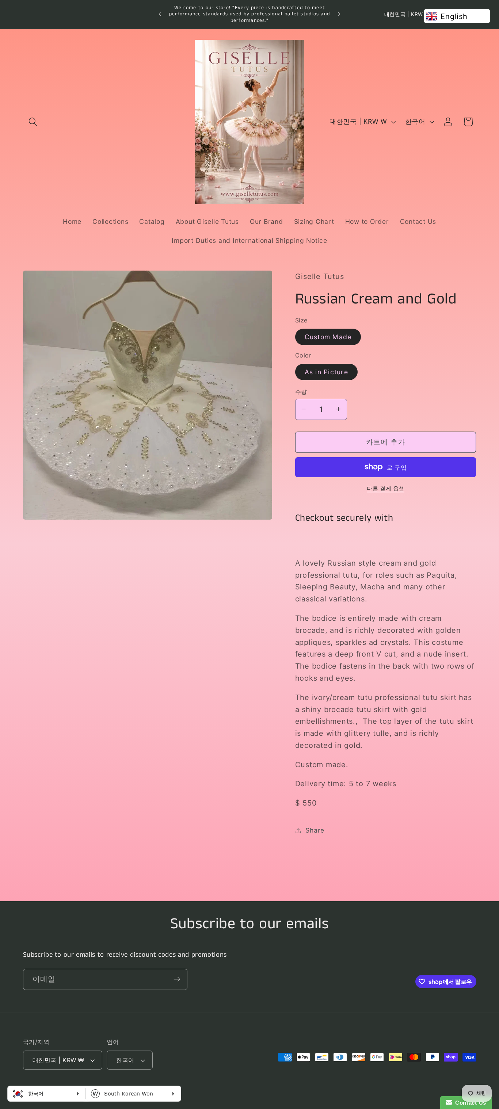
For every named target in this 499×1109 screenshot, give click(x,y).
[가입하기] (177, 979)
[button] (33, 122)
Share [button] (314, 830)
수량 (301, 391)
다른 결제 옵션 (385, 488)
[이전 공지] (160, 14)
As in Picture (326, 371)
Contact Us (469, 1103)
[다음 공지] (339, 14)
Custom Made (328, 336)
